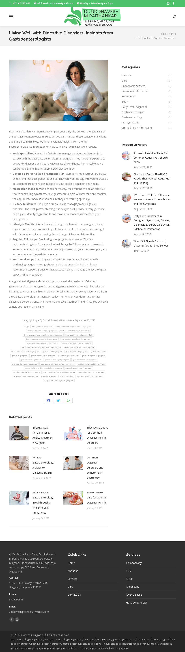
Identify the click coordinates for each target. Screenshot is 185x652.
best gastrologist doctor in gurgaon (79, 347)
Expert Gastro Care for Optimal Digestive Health (96, 497)
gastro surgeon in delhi (68, 356)
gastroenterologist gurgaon (85, 360)
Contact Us (74, 594)
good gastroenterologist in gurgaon (59, 372)
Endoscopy (132, 586)
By (56, 320)
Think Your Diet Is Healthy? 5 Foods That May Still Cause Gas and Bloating (152, 178)
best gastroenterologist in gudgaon (41, 339)
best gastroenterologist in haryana (76, 343)
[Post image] (19, 433)
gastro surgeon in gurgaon (94, 356)
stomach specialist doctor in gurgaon (57, 376)
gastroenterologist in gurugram (91, 364)
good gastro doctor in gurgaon (26, 372)
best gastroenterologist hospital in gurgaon (43, 335)
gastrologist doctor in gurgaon (79, 368)
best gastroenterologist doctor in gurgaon (73, 326)
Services (72, 578)
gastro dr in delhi (98, 351)
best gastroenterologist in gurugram (42, 343)
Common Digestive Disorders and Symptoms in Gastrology (95, 467)
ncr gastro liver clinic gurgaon (91, 372)
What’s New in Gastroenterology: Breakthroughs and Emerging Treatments (43, 502)
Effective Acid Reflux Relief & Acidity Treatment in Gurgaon (43, 435)
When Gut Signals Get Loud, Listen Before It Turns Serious (151, 243)
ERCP (129, 578)
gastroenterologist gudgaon (57, 360)
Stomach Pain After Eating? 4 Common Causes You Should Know (151, 158)
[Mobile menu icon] (11, 16)
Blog (35, 320)
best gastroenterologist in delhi (79, 335)
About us (73, 571)
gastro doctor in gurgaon (77, 351)
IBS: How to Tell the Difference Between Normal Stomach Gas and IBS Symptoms (152, 199)
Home (71, 563)
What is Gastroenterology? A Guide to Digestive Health (43, 465)
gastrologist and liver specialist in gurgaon (43, 368)
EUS (128, 571)
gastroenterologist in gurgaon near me (58, 364)
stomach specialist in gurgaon (90, 376)
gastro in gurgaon (19, 356)
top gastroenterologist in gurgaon (59, 381)
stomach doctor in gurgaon (26, 376)
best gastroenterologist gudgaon (42, 331)
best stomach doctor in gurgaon (25, 351)
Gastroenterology (136, 602)
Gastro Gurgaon (32, 635)
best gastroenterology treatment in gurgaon (41, 347)
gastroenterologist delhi (31, 360)
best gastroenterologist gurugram (74, 331)
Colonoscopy (134, 563)
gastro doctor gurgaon (53, 351)
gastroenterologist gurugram (24, 364)
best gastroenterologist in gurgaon (76, 339)
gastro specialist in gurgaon (43, 356)
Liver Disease (134, 594)
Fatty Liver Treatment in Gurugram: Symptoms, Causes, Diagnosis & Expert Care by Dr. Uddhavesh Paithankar (152, 222)
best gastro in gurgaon (42, 326)
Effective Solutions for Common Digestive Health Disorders (97, 435)
